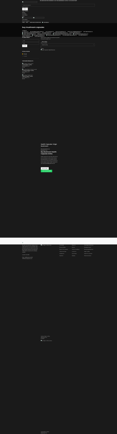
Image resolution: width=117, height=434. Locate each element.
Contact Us (74, 251)
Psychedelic (61, 245)
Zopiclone (61, 255)
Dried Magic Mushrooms (88, 245)
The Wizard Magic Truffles (28, 70)
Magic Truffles (87, 251)
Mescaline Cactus (87, 247)
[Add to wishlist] (42, 165)
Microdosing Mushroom (45, 148)
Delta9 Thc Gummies (88, 253)
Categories (24, 30)
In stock (25, 56)
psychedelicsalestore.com (50, 163)
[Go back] (23, 24)
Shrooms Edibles (62, 247)
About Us (74, 245)
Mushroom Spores (87, 255)
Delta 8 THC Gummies (63, 249)
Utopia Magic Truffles (27, 64)
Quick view (42, 173)
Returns (73, 247)
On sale (25, 53)
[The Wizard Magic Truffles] (29, 69)
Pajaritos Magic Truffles (27, 76)
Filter (24, 45)
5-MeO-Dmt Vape (62, 251)
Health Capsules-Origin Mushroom (49, 145)
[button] (45, 168)
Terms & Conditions (75, 249)
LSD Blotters (61, 253)
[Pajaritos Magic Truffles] (27, 75)
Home (42, 37)
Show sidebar (44, 41)
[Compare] (42, 141)
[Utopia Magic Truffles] (27, 63)
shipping (73, 255)
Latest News (74, 253)
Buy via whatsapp (47, 170)
